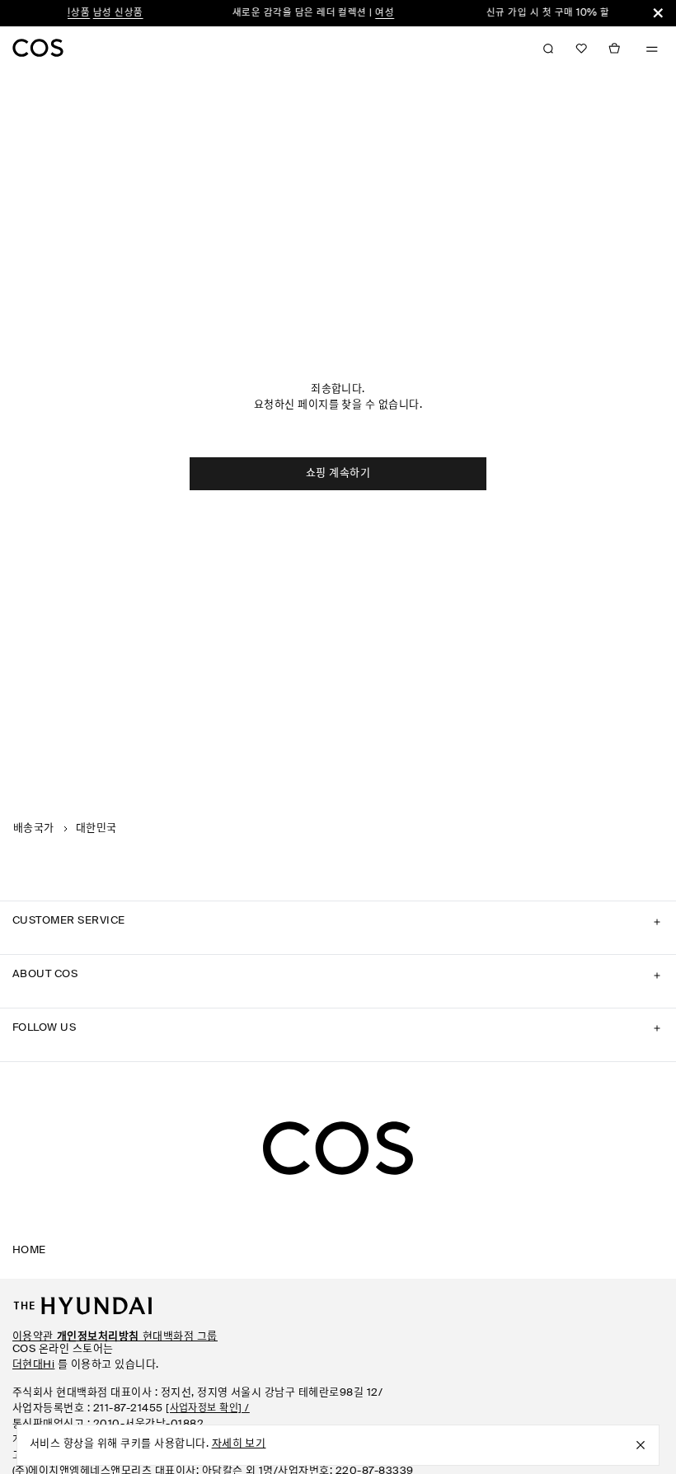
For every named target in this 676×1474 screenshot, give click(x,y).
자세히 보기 (239, 1444)
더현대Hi (33, 1364)
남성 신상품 (105, 13)
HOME (29, 1250)
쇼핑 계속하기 (338, 473)
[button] (581, 48)
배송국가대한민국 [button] (65, 828)
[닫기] (658, 13)
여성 (372, 13)
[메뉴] (652, 49)
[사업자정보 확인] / (208, 1409)
